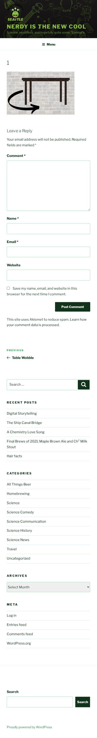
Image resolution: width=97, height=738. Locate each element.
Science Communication (26, 521)
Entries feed (16, 625)
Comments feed (20, 634)
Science (13, 503)
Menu (51, 44)
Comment (16, 156)
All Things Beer (19, 484)
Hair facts (14, 456)
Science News (18, 540)
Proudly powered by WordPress (29, 727)
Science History (19, 531)
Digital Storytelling (22, 413)
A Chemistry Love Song (25, 432)
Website (14, 265)
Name (13, 218)
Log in (11, 615)
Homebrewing (18, 494)
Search (12, 692)
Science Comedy (20, 512)
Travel (12, 549)
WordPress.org (19, 643)
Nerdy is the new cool (46, 26)
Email (12, 242)
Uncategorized (18, 558)
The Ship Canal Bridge (24, 423)
